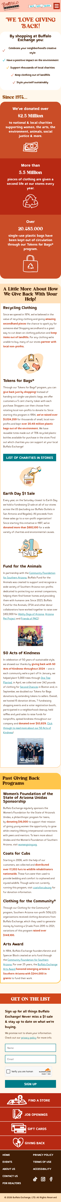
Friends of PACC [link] (29, 618)
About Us (9, 1169)
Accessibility (42, 1169)
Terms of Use (42, 1161)
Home (6, 1154)
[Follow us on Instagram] (43, 1179)
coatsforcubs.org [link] (42, 887)
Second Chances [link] (29, 686)
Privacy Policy (43, 1154)
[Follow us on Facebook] (51, 1179)
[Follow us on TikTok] (35, 1179)
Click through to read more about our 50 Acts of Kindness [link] (27, 728)
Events (7, 1161)
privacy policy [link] (28, 1037)
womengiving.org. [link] (27, 844)
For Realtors (12, 1183)
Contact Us (10, 1176)
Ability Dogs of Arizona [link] (31, 614)
